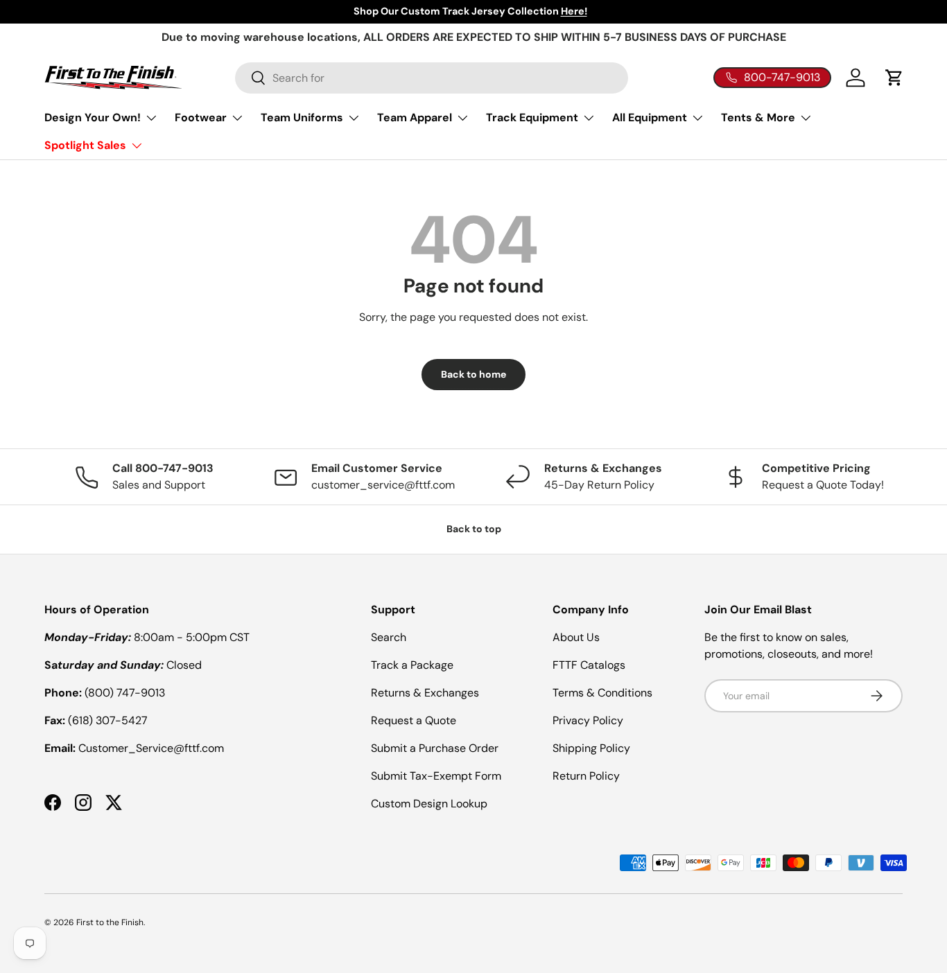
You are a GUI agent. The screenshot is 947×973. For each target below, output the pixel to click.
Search (388, 637)
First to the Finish (110, 922)
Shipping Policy (591, 748)
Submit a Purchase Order (434, 748)
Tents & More (758, 117)
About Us (576, 637)
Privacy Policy (588, 720)
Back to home (473, 374)
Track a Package (412, 665)
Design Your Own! (92, 117)
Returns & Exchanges (425, 692)
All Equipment (649, 117)
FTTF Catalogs (589, 665)
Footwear (201, 117)
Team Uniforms (302, 117)
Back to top (473, 529)
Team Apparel (414, 117)
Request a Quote (413, 720)
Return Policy (586, 776)
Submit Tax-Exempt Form (436, 776)
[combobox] (431, 78)
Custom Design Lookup (429, 803)
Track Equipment (532, 117)
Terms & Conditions (602, 692)
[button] (894, 77)
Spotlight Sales (85, 145)
